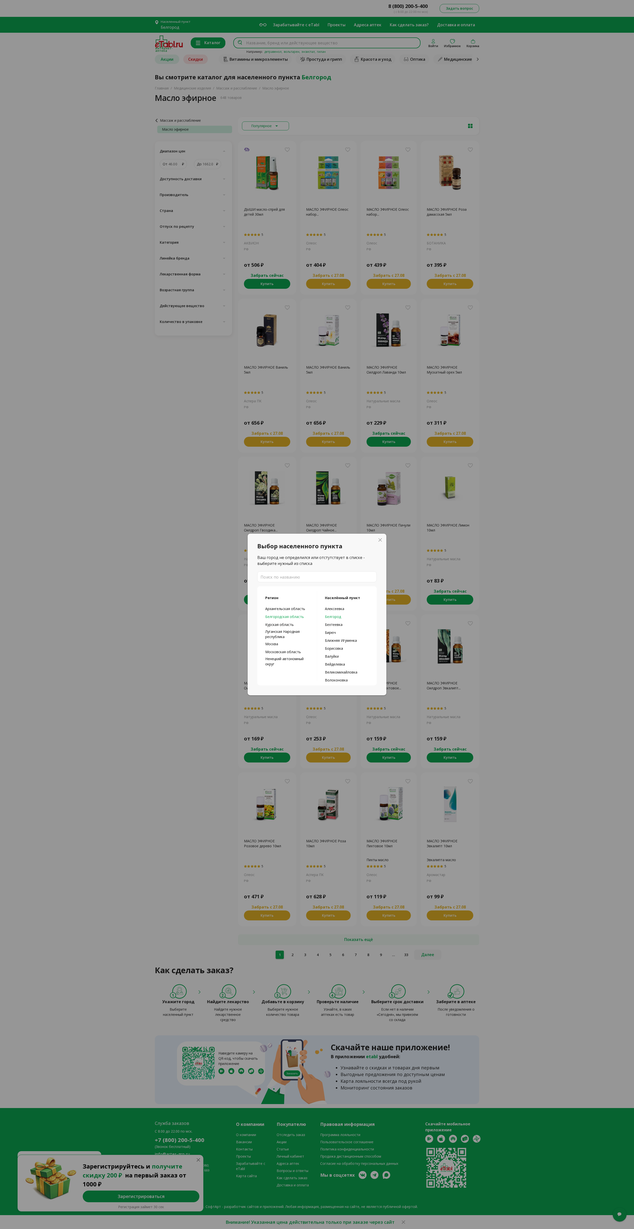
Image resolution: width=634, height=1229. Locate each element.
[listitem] (287, 609)
